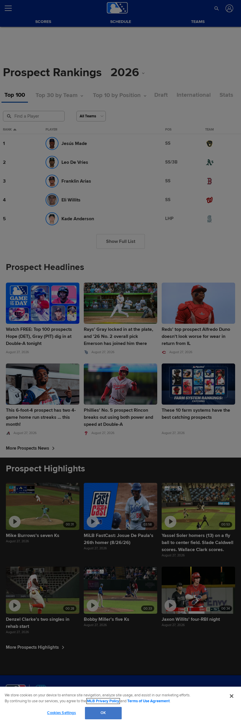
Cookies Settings (61, 712)
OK (103, 712)
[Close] (231, 696)
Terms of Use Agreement (148, 701)
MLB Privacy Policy (103, 701)
